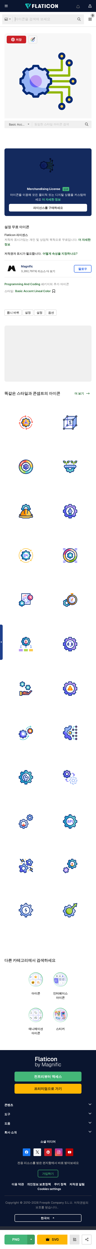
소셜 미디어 (48, 1141)
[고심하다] (26, 865)
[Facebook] (26, 1152)
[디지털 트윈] (70, 777)
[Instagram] (59, 1152)
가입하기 (48, 1173)
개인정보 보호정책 (39, 1184)
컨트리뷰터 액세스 (48, 1076)
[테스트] (70, 910)
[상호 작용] (26, 688)
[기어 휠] (70, 555)
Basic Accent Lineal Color (33, 291)
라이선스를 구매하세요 (48, 207)
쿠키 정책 (60, 1184)
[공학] (26, 777)
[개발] (70, 865)
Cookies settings (49, 1189)
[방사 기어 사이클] (26, 422)
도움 (7, 1123)
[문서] (26, 599)
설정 (28, 312)
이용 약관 (18, 1184)
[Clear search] (69, 19)
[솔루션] (70, 511)
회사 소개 (10, 1132)
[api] (70, 821)
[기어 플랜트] (70, 466)
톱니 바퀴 (13, 312)
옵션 (51, 312)
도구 (7, 1114)
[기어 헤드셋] (70, 644)
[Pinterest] (48, 1152)
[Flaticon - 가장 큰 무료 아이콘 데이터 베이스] (42, 6)
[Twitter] (37, 1152)
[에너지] (26, 910)
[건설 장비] (26, 511)
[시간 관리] (70, 599)
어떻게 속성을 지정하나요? (60, 253)
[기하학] (70, 422)
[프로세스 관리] (26, 466)
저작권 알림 (77, 1184)
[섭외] (26, 821)
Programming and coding (22, 284)
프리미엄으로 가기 (48, 1088)
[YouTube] (69, 1152)
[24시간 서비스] (26, 555)
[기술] (70, 733)
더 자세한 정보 (51, 199)
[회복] (70, 688)
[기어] (26, 733)
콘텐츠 (8, 1105)
